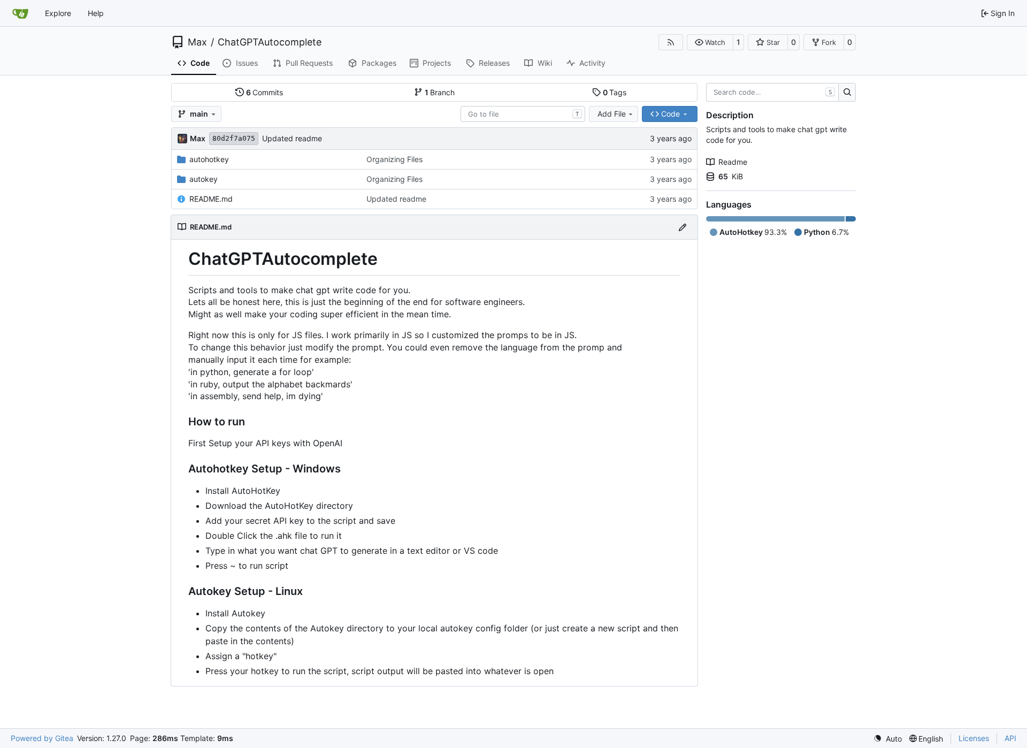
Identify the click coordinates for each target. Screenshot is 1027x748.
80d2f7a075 (233, 138)
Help (96, 13)
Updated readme (292, 138)
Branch (440, 92)
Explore (58, 13)
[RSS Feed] (670, 42)
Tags (615, 92)
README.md (211, 198)
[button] (710, 42)
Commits (264, 92)
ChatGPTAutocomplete (269, 42)
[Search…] (847, 92)
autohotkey (209, 159)
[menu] (887, 738)
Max (197, 42)
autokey (203, 179)
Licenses (974, 738)
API (1010, 738)
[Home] (20, 13)
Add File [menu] (611, 113)
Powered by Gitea (42, 738)
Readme (732, 161)
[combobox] (523, 114)
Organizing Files (394, 159)
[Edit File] (682, 227)
